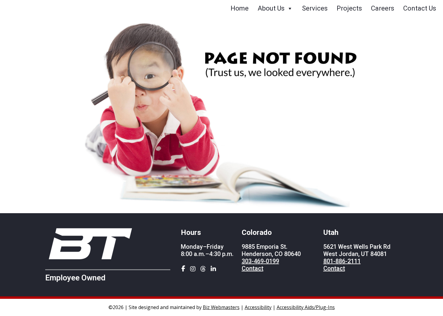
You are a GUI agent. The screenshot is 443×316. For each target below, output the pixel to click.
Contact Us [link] (419, 8)
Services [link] (315, 8)
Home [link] (240, 8)
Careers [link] (382, 8)
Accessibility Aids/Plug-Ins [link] (306, 307)
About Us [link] (271, 8)
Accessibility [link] (258, 307)
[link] (183, 269)
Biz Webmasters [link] (221, 307)
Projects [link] (349, 8)
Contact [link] (252, 268)
